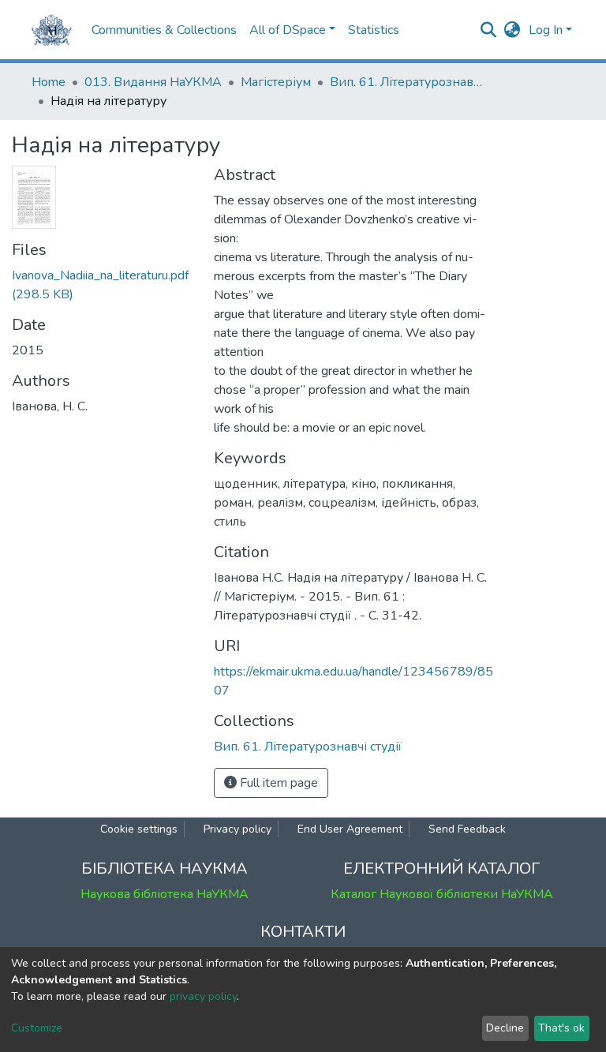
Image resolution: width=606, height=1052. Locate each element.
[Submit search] (488, 30)
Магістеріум (276, 82)
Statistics (373, 30)
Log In (546, 30)
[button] (512, 30)
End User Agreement (349, 829)
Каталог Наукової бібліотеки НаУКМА (442, 894)
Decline (505, 1027)
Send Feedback (467, 829)
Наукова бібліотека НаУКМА (164, 894)
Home (48, 82)
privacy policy (203, 996)
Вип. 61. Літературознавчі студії (409, 82)
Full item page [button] (277, 783)
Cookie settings (139, 829)
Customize (36, 1027)
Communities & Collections (164, 30)
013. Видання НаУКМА (153, 82)
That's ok (561, 1027)
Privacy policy (237, 829)
